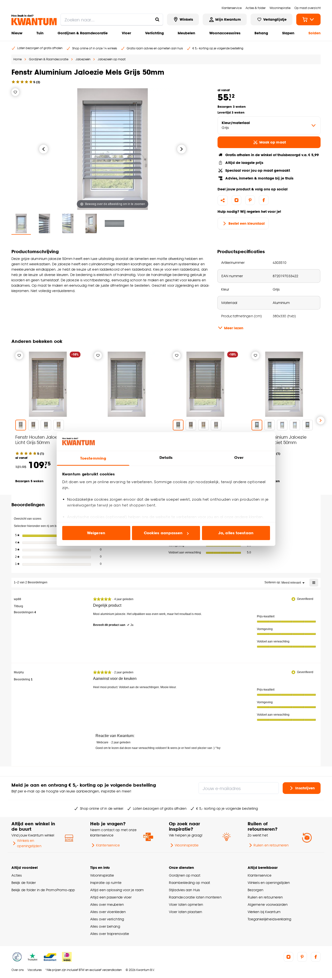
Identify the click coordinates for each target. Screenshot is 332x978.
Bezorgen (255, 890)
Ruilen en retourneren (270, 845)
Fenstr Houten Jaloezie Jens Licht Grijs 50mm (44, 439)
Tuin (40, 33)
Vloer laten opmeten (186, 904)
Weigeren (96, 533)
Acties (16, 875)
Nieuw (16, 33)
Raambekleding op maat (189, 882)
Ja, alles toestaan (235, 533)
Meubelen (186, 33)
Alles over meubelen (107, 904)
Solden (314, 33)
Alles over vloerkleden (108, 912)
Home (17, 59)
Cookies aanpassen (163, 533)
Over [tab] (239, 457)
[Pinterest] (250, 200)
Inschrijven (305, 788)
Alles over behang (105, 926)
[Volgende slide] (320, 420)
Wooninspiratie (187, 845)
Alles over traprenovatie (109, 934)
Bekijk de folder (23, 882)
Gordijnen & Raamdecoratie (83, 33)
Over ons (17, 970)
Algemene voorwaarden (268, 904)
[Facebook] (264, 200)
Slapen (288, 33)
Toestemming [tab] (93, 458)
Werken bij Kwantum (264, 912)
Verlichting (154, 33)
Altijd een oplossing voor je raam (117, 890)
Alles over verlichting (107, 919)
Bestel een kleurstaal (246, 223)
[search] (112, 19)
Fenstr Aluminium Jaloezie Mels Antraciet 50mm (279, 439)
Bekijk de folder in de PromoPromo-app (43, 890)
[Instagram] (236, 200)
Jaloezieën (83, 59)
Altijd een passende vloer (110, 897)
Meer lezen (233, 328)
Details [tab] (166, 457)
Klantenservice (108, 845)
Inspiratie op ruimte (106, 882)
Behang (261, 33)
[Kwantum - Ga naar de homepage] (34, 20)
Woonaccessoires (224, 33)
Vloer (126, 33)
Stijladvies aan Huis (184, 890)
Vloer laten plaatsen (185, 912)
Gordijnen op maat (184, 875)
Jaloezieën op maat (111, 59)
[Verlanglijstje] (15, 92)
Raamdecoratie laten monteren (195, 897)
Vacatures (34, 970)
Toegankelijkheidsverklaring (269, 919)
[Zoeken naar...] (157, 19)
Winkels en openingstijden (29, 843)
